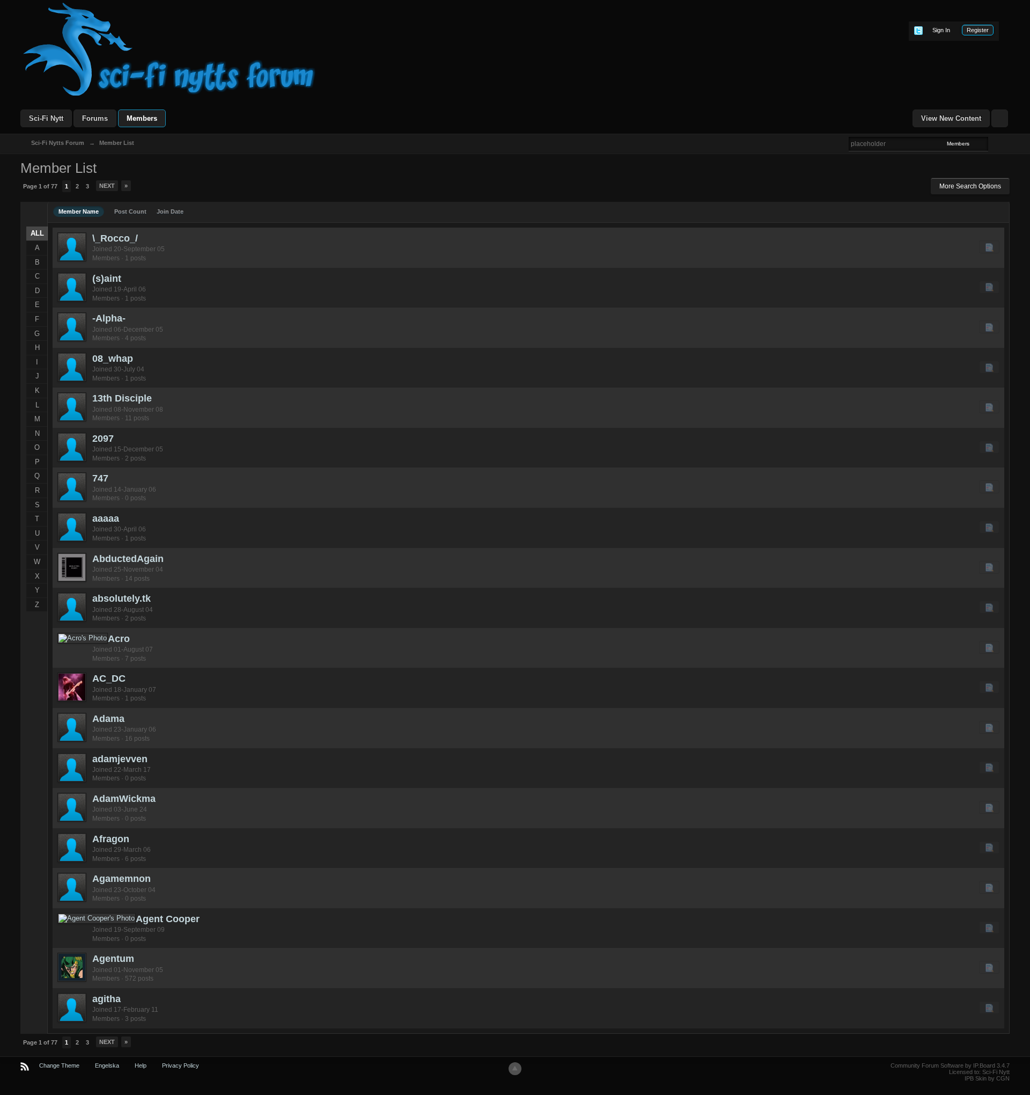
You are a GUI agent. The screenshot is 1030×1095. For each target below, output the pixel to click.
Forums (95, 118)
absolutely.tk (121, 598)
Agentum (113, 958)
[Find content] (989, 246)
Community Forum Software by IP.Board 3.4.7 (950, 1065)
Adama (108, 718)
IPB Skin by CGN (987, 1078)
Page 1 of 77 (40, 186)
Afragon (110, 839)
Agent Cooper (168, 919)
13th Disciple (122, 398)
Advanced (994, 143)
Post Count (130, 211)
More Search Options (970, 186)
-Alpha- (109, 318)
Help (140, 1065)
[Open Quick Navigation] (999, 118)
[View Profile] (71, 246)
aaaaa (105, 518)
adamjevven (120, 759)
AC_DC (109, 678)
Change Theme (59, 1065)
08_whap (112, 358)
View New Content (951, 118)
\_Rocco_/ (115, 238)
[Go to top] (515, 1068)
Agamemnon (121, 878)
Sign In (941, 30)
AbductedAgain (128, 558)
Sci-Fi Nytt (46, 118)
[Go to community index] (169, 49)
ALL (37, 233)
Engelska (107, 1065)
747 (100, 478)
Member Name (78, 211)
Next (107, 185)
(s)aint (106, 278)
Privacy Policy (180, 1065)
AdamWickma (124, 798)
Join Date (170, 211)
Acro (119, 638)
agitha (106, 999)
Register (978, 30)
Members (142, 118)
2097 (103, 438)
